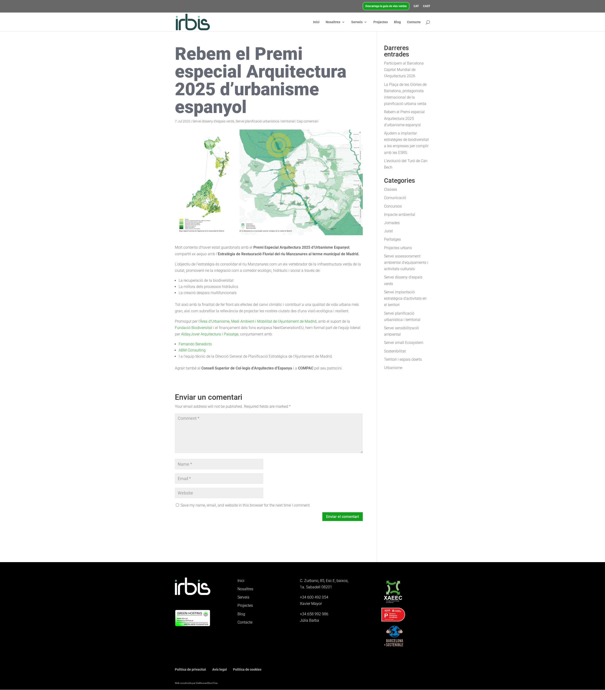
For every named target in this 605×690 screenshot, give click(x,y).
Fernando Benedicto (195, 344)
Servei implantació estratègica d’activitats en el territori (405, 298)
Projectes (380, 22)
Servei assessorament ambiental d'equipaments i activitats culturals (406, 262)
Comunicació (395, 197)
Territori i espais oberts (403, 359)
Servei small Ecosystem (403, 342)
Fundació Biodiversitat (193, 327)
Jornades (392, 223)
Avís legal (219, 669)
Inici (316, 22)
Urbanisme (393, 367)
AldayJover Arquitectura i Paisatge (209, 334)
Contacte (414, 22)
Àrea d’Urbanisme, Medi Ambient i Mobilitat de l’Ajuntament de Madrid (258, 321)
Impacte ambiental (399, 214)
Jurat (388, 231)
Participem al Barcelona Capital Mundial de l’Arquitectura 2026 (404, 69)
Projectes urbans (398, 248)
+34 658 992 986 (314, 614)
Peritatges (392, 239)
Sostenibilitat (395, 351)
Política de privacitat (190, 669)
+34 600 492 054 (314, 597)
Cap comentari (307, 121)
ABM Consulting (192, 350)
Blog (397, 22)
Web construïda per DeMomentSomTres (196, 683)
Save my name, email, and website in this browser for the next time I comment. (246, 505)
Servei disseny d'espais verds (213, 121)
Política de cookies (247, 669)
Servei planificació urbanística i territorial (265, 121)
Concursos (393, 206)
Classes (390, 189)
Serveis (357, 22)
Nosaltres (333, 22)
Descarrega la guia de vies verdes (386, 6)
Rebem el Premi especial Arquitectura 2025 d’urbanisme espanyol (404, 118)
